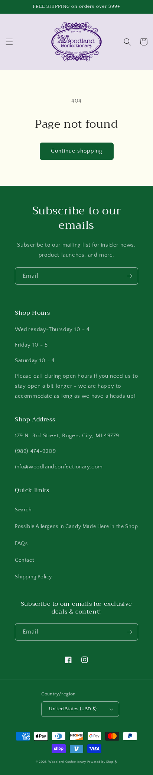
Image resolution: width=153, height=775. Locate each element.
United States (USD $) (73, 708)
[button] (9, 42)
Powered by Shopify (102, 762)
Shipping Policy (33, 577)
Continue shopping (76, 151)
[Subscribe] (129, 276)
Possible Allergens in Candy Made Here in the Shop (76, 527)
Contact (24, 560)
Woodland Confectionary (67, 762)
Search (23, 510)
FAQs (21, 544)
